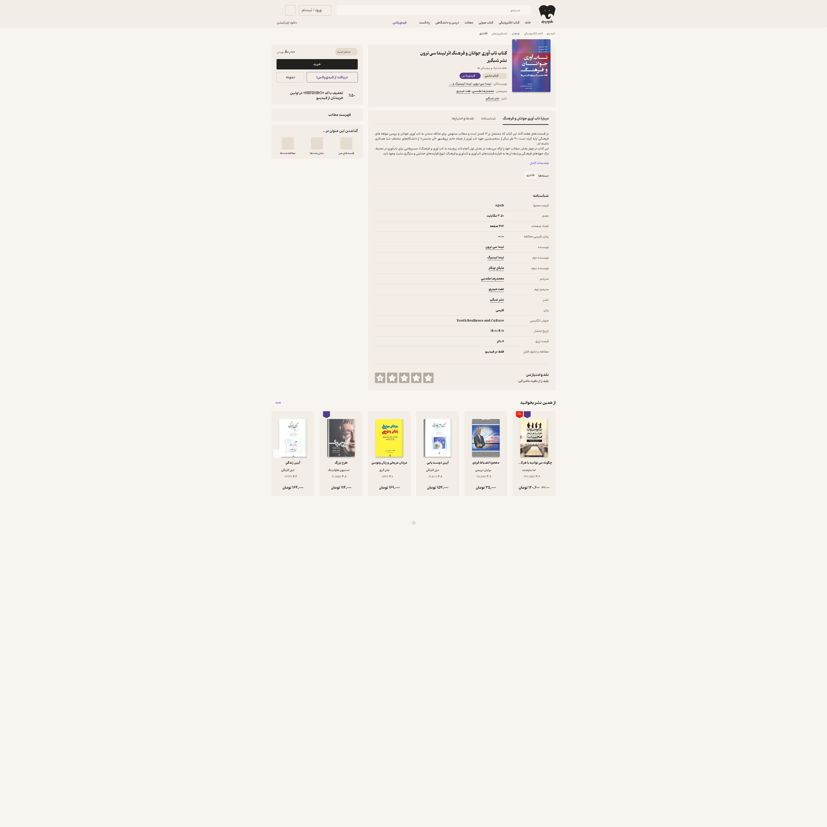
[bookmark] (388, 99)
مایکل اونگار (496, 268)
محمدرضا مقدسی (483, 91)
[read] (288, 143)
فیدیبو (551, 33)
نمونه (290, 77)
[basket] (290, 10)
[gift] (398, 99)
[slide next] (277, 453)
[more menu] (377, 99)
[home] (547, 14)
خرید (317, 64)
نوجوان (516, 33)
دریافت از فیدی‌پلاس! (332, 77)
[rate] (428, 378)
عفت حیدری (463, 91)
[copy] (281, 95)
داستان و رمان (499, 33)
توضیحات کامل (539, 163)
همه (278, 402)
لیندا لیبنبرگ (495, 257)
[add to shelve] (346, 143)
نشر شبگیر (492, 98)
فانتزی (483, 33)
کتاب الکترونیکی (533, 33)
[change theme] (276, 10)
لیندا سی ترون (494, 247)
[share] (408, 99)
